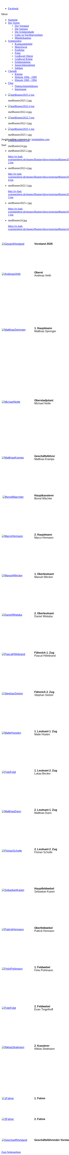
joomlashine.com (40, 139)
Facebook (13, 8)
